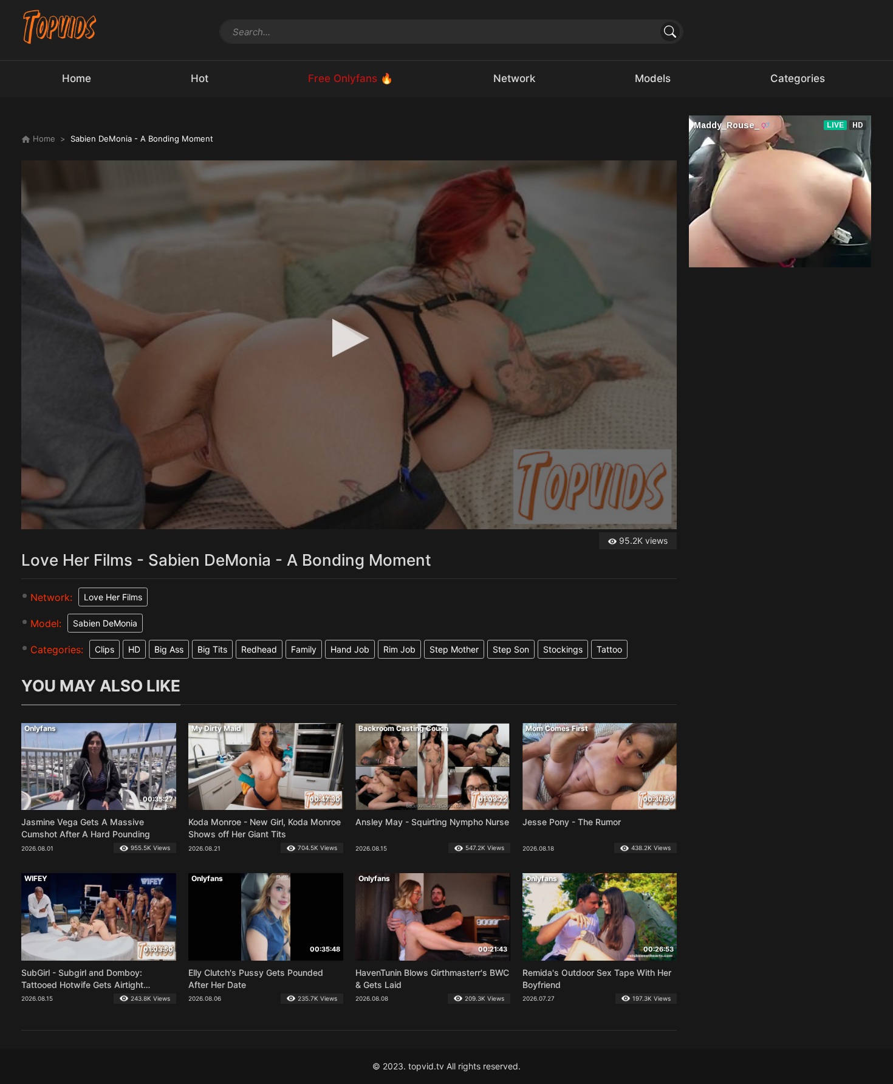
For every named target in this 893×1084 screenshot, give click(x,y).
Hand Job (349, 649)
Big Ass (168, 649)
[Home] (59, 26)
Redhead (259, 649)
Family (303, 649)
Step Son (511, 649)
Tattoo (609, 649)
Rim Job (399, 649)
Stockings (563, 649)
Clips (104, 649)
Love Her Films (113, 597)
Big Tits (212, 649)
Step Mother (454, 649)
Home (42, 138)
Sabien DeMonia (105, 623)
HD (134, 649)
